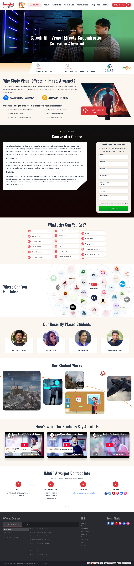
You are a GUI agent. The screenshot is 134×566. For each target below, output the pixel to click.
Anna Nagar (41, 536)
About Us (83, 523)
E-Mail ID (103, 168)
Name (102, 155)
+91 (101, 164)
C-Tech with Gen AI (12, 524)
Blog (82, 542)
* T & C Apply (43, 563)
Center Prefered (105, 196)
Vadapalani (41, 547)
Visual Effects (8, 532)
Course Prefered (105, 182)
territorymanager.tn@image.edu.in (83, 493)
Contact (60, 31)
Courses (83, 526)
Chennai (73, 31)
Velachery (40, 551)
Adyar (39, 528)
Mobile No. (103, 161)
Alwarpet (40, 532)
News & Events (85, 531)
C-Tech (27, 524)
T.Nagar (40, 543)
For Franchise (82, 5)
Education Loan (85, 539)
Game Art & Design (9, 535)
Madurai (40, 554)
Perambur (40, 539)
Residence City (105, 175)
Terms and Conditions (114, 203)
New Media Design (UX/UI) (11, 538)
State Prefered (105, 189)
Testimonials (69, 5)
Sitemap (83, 545)
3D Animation (7, 529)
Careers (83, 537)
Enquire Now (119, 5)
